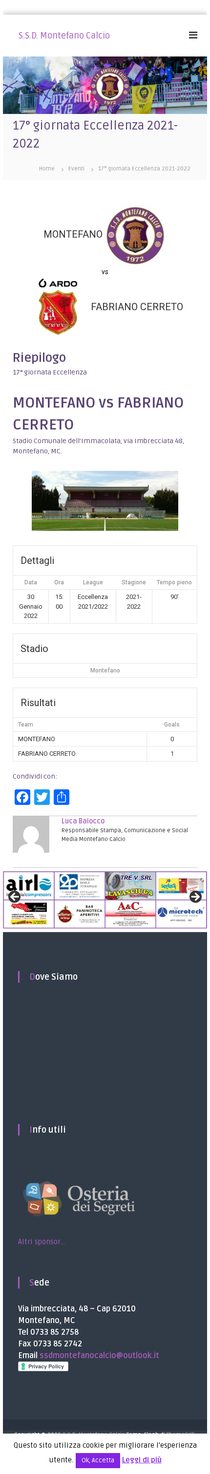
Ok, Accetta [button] (98, 1460)
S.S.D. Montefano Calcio (64, 35)
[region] (105, 900)
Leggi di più (142, 1459)
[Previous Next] (105, 900)
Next (195, 897)
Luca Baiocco (83, 821)
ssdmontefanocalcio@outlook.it (99, 1356)
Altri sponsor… (41, 1241)
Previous (15, 897)
